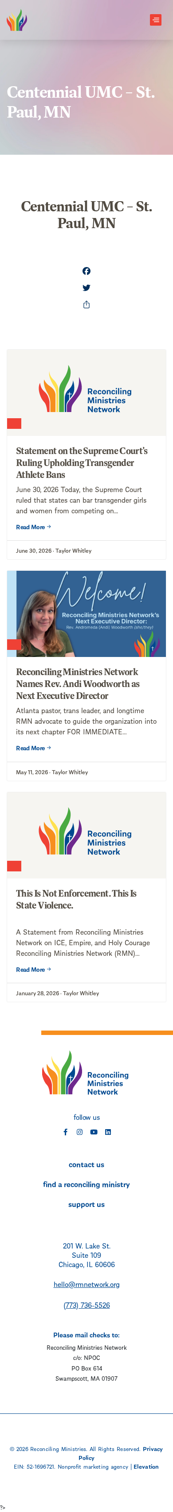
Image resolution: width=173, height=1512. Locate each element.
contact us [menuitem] (86, 1164)
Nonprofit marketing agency (93, 1466)
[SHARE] (86, 305)
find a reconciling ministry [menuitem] (86, 1183)
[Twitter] (86, 289)
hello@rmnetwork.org (87, 1283)
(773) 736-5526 (86, 1304)
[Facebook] (86, 272)
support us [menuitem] (86, 1203)
